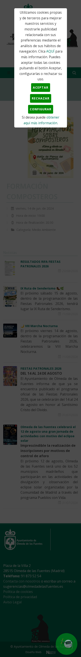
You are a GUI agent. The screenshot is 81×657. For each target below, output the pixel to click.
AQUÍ (50, 51)
